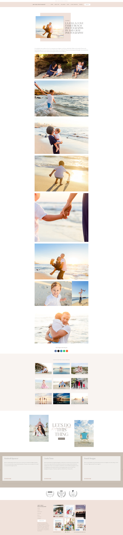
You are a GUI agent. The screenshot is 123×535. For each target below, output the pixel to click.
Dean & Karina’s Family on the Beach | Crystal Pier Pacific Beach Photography (43, 375)
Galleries (63, 4)
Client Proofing (74, 4)
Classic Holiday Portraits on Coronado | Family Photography (79, 390)
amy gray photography (39, 4)
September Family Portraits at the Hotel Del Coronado (78, 405)
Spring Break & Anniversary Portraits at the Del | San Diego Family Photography (61, 390)
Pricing (80, 4)
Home (52, 4)
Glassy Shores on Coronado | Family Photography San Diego (41, 405)
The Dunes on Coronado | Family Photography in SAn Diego (79, 375)
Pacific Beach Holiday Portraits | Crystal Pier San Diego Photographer (60, 405)
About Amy (57, 4)
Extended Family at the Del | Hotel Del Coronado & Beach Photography (59, 375)
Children (67, 20)
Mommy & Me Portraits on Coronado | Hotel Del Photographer (42, 390)
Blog (68, 4)
